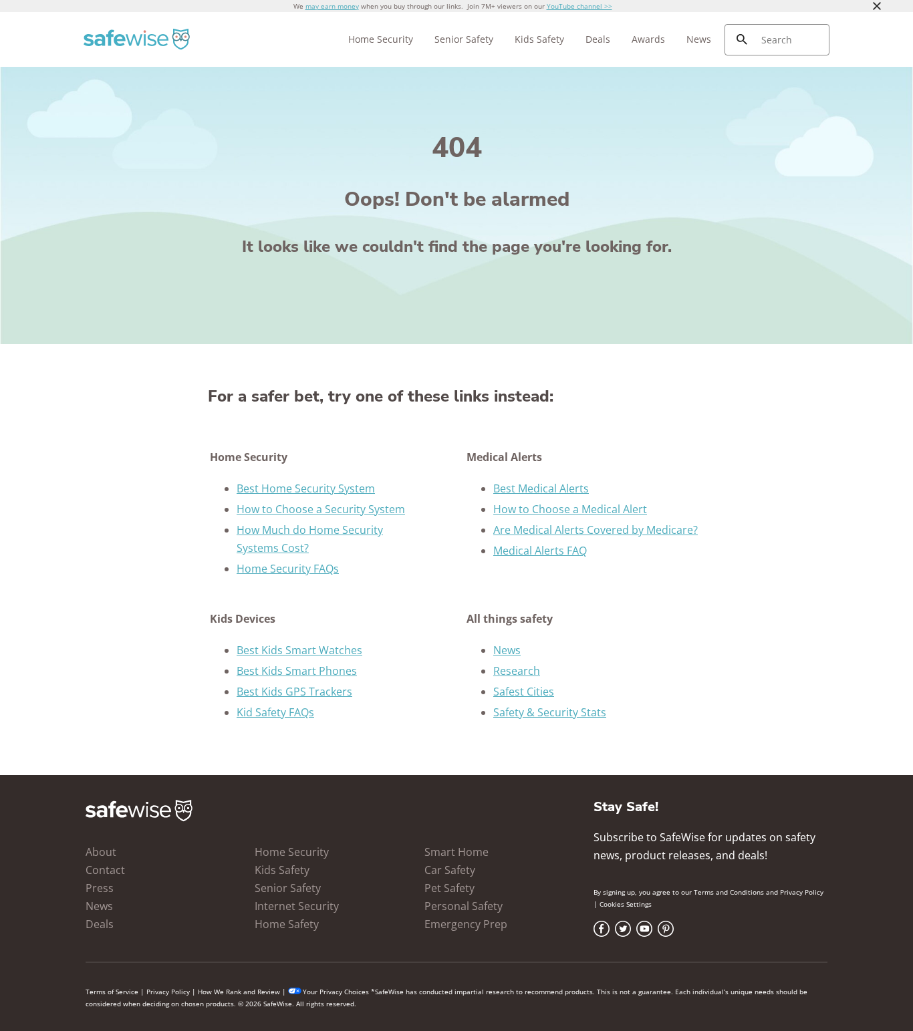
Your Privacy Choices (336, 991)
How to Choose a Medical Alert (570, 509)
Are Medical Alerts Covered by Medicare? (595, 530)
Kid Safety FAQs (275, 712)
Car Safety (449, 870)
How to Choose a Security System (321, 509)
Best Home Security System (306, 488)
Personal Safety (463, 906)
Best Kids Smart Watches (299, 650)
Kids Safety (539, 39)
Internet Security (297, 906)
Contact (105, 870)
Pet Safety (449, 888)
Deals (597, 39)
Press (100, 888)
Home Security (380, 39)
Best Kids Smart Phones (297, 671)
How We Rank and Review (239, 991)
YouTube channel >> (579, 6)
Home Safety (287, 924)
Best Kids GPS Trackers (294, 691)
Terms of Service (112, 991)
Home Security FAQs (288, 568)
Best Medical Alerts (541, 488)
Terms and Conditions (729, 892)
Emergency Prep (465, 924)
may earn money (332, 6)
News (698, 39)
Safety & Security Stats (549, 712)
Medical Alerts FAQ (540, 550)
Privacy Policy (801, 892)
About (101, 852)
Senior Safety (463, 39)
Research (516, 671)
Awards (648, 39)
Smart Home (456, 852)
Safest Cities (523, 691)
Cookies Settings (626, 904)
